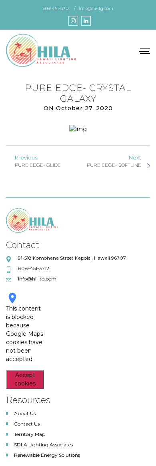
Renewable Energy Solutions (47, 455)
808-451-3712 (56, 8)
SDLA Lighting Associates (43, 445)
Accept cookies (25, 379)
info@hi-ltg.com (96, 8)
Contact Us (27, 424)
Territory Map (29, 434)
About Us (25, 413)
